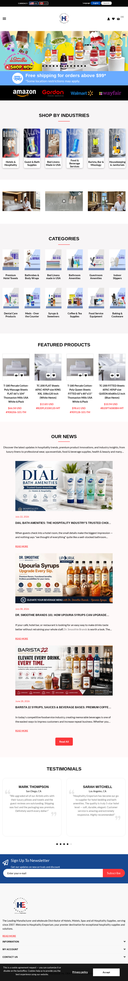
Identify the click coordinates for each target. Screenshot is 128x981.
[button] (43, 66)
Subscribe (114, 873)
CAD (46, 3)
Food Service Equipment (96, 315)
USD (36, 3)
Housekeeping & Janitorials (117, 163)
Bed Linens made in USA (53, 277)
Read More (9, 935)
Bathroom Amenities (74, 277)
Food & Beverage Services (74, 163)
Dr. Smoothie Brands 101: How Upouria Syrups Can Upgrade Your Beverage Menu (60, 615)
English (95, 3)
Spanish (106, 3)
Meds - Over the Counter (32, 315)
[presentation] (62, 49)
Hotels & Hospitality (10, 163)
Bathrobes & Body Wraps (32, 277)
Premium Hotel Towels (10, 277)
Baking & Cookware (117, 315)
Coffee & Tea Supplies (75, 315)
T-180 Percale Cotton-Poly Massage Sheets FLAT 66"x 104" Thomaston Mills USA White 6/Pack (16, 393)
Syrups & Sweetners (53, 315)
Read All (64, 741)
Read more (21, 546)
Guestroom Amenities (96, 277)
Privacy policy (80, 971)
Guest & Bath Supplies (32, 163)
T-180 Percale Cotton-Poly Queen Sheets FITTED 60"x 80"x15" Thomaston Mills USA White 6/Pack (80, 393)
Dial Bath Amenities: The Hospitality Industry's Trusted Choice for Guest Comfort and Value (63, 523)
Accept (106, 972)
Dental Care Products (11, 315)
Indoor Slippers (117, 277)
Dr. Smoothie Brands (75, 629)
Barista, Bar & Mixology (96, 163)
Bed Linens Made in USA (53, 163)
